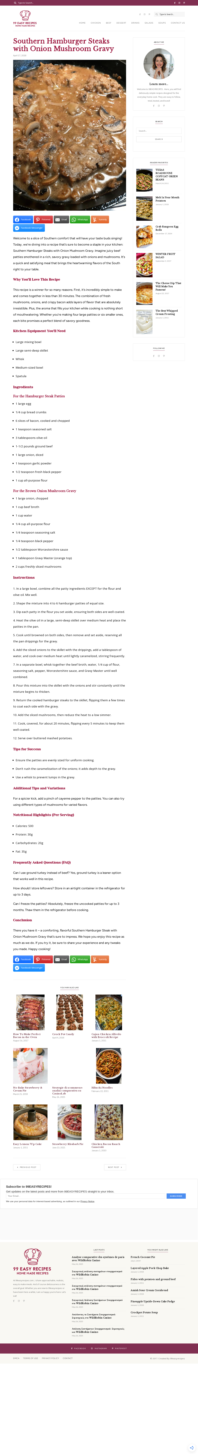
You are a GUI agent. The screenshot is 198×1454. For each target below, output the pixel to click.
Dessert (121, 23)
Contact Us (178, 23)
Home (82, 23)
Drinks (135, 23)
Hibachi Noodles (102, 1087)
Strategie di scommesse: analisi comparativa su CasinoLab (67, 1090)
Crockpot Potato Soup (144, 1312)
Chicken (96, 23)
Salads (149, 23)
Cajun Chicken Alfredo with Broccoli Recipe (106, 1036)
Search (159, 139)
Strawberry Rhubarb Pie (67, 1144)
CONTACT (68, 1358)
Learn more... (159, 84)
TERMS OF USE (30, 1358)
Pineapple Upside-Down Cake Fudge (153, 1301)
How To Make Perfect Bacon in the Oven (27, 1036)
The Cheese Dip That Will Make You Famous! (168, 286)
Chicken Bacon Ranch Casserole (106, 1145)
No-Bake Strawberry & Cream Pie (27, 1089)
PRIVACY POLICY (50, 1358)
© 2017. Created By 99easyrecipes (167, 1358)
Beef (108, 23)
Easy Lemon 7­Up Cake (27, 1144)
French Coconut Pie (143, 1257)
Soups (162, 23)
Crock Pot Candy (63, 1034)
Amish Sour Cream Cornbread (149, 1290)
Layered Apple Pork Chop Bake (150, 1268)
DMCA (16, 1358)
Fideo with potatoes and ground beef (153, 1279)
